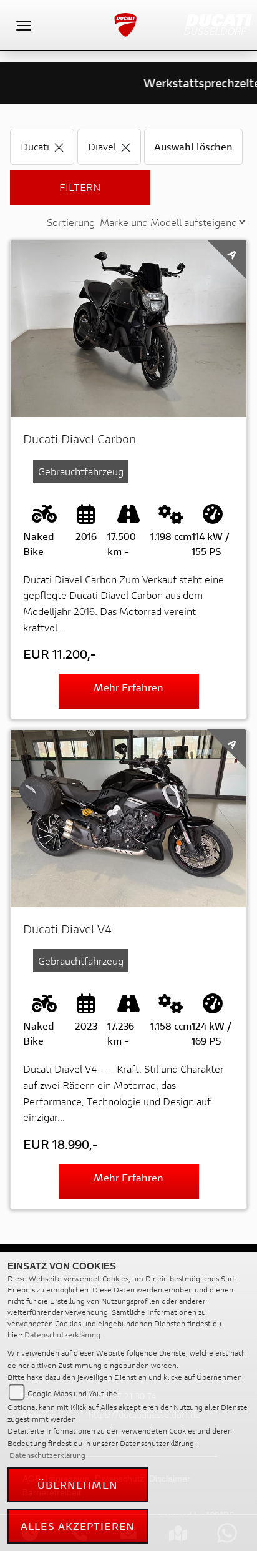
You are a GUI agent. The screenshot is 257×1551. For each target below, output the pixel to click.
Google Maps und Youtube (72, 1393)
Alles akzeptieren (78, 1525)
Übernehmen (78, 1484)
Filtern (80, 187)
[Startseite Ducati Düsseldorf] (217, 23)
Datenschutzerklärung (62, 1334)
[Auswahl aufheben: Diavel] (125, 146)
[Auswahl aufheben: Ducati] (59, 146)
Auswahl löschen (193, 146)
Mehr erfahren (128, 687)
